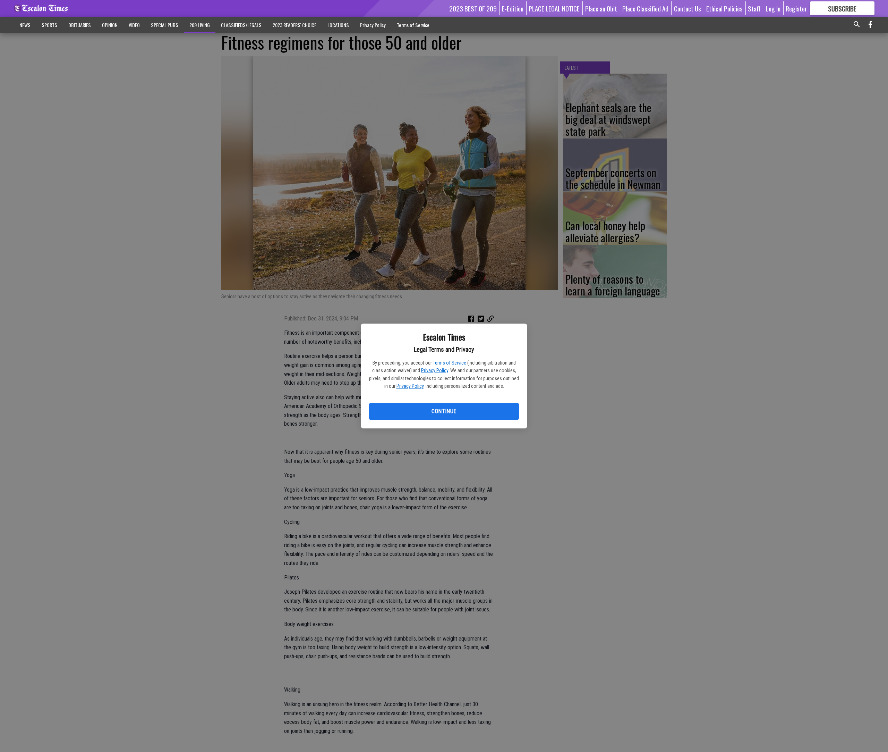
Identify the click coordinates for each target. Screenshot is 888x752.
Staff (754, 8)
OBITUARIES (79, 24)
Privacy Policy (434, 370)
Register (796, 8)
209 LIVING (199, 24)
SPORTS (49, 24)
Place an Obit (601, 8)
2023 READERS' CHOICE (294, 24)
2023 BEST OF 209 (473, 8)
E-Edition (512, 8)
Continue (444, 411)
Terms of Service (449, 363)
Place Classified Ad (645, 8)
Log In (773, 8)
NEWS (25, 24)
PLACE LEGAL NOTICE (554, 8)
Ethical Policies (724, 8)
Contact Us (687, 8)
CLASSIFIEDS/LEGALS (241, 24)
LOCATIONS (338, 24)
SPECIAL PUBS (164, 24)
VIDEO (134, 24)
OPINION (110, 24)
